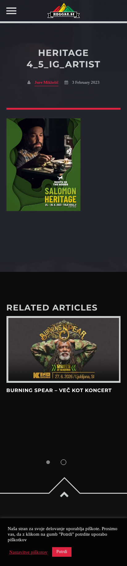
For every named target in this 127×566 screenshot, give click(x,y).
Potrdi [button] (61, 551)
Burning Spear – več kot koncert (59, 391)
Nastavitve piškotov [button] (28, 552)
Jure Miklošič (47, 82)
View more (63, 349)
